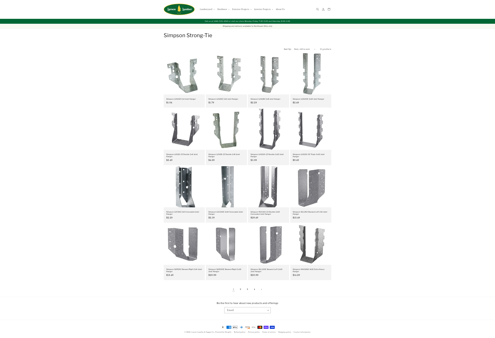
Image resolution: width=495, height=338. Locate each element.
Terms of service (269, 332)
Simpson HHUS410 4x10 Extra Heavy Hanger (308, 270)
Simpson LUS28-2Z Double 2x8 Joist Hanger (224, 155)
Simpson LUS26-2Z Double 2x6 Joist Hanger (182, 155)
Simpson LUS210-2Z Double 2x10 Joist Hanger (267, 155)
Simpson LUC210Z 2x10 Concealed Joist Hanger (225, 213)
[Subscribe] (268, 310)
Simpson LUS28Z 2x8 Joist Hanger (265, 99)
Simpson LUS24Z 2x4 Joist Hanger (181, 99)
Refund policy (239, 332)
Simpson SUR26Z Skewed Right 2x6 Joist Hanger (184, 270)
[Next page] (261, 289)
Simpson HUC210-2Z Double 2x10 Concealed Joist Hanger (265, 213)
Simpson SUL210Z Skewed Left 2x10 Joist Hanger (266, 270)
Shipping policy (284, 332)
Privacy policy (254, 332)
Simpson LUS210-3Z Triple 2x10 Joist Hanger (309, 155)
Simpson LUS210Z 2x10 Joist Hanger (308, 99)
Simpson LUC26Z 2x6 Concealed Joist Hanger (182, 213)
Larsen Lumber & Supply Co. (203, 332)
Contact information (302, 332)
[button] (207, 9)
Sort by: (287, 49)
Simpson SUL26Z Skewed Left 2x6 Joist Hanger (310, 213)
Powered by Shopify (223, 332)
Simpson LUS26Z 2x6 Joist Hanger (223, 99)
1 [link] (233, 289)
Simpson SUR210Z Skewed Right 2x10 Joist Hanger (224, 270)
